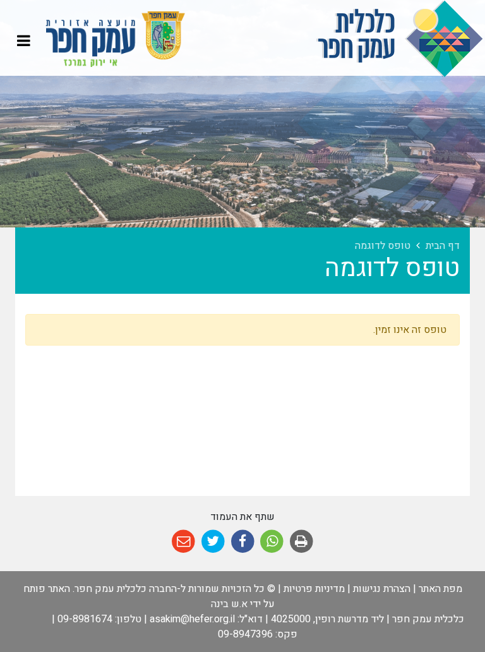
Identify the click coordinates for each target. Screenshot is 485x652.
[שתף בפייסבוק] (242, 541)
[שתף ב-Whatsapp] (271, 541)
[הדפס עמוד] (301, 541)
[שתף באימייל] (183, 541)
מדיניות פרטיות (314, 588)
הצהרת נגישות (381, 588)
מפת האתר (440, 588)
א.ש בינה (229, 604)
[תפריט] (23, 40)
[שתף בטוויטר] (213, 541)
